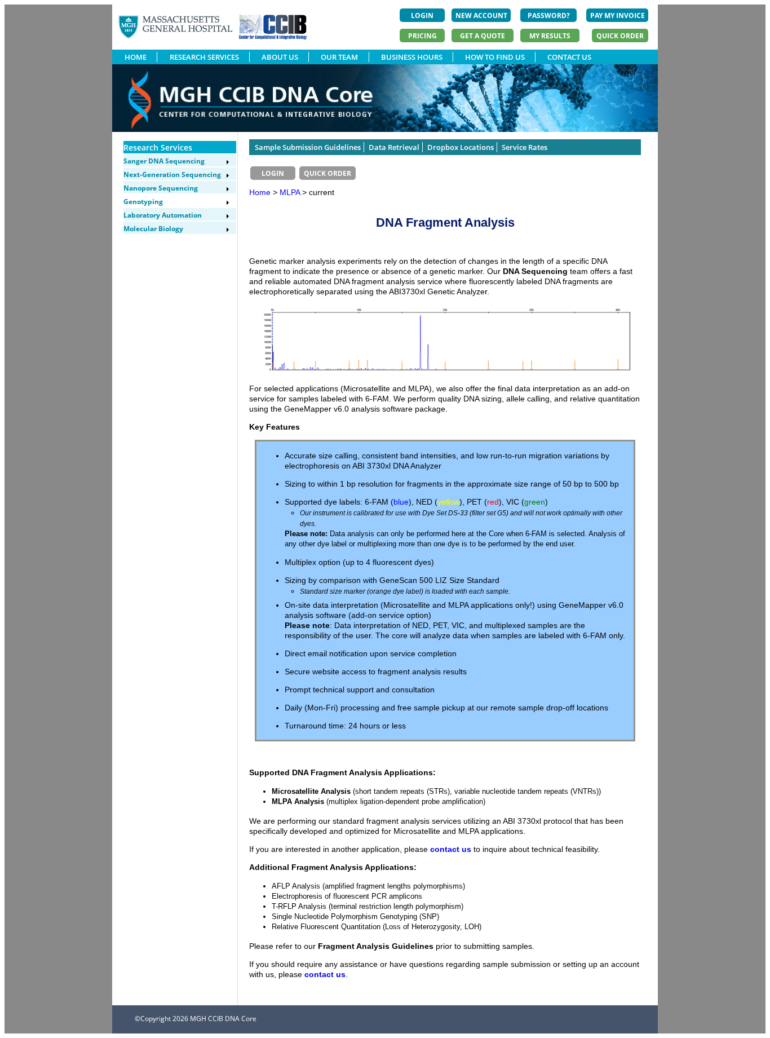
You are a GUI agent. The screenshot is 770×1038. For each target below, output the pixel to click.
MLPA (291, 192)
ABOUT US (280, 57)
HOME (136, 57)
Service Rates (524, 147)
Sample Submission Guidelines (308, 147)
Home (260, 192)
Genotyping (143, 201)
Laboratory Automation (162, 215)
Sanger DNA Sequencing (164, 161)
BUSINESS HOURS (411, 57)
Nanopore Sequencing (160, 188)
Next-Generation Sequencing (172, 174)
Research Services (157, 147)
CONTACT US (569, 57)
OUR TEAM (339, 57)
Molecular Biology (153, 228)
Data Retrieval (394, 147)
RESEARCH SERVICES (204, 57)
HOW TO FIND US (495, 57)
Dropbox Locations (460, 147)
